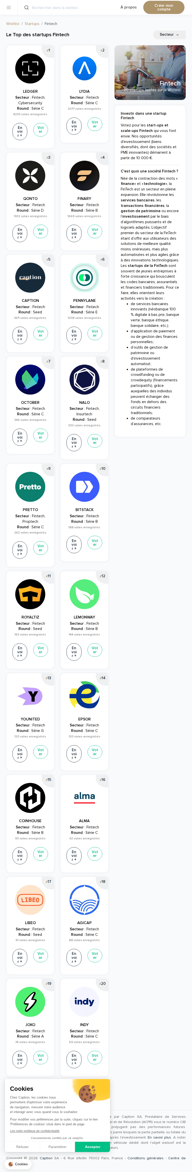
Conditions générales (146, 1158)
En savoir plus (159, 1137)
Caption (46, 1158)
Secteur (167, 34)
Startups (32, 23)
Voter (41, 129)
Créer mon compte (163, 7)
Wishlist (13, 23)
